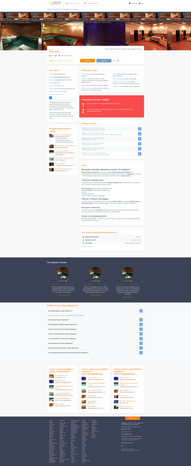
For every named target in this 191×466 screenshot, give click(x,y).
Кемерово (62, 438)
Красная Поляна (63, 443)
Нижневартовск (74, 425)
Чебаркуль (94, 420)
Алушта (51, 423)
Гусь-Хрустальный (53, 458)
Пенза (72, 444)
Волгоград (51, 448)
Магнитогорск (63, 454)
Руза (72, 455)
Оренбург (73, 440)
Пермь (72, 446)
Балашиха (51, 433)
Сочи (83, 431)
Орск (72, 442)
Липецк (61, 450)
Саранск (73, 462)
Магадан (62, 452)
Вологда (51, 450)
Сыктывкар (84, 439)
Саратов (84, 421)
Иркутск (61, 431)
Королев (61, 440)
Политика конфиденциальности (128, 450)
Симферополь (85, 428)
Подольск (73, 448)
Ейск (61, 421)
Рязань (72, 456)
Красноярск (62, 446)
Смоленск (84, 429)
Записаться (104, 60)
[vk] (50, 97)
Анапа (50, 425)
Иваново (62, 428)
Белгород (51, 436)
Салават (73, 458)
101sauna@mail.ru (126, 434)
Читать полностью (63, 295)
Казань (61, 433)
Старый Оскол (85, 433)
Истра (93, 438)
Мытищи (62, 462)
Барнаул (51, 435)
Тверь (83, 443)
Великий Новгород (53, 443)
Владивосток (52, 446)
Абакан (50, 421)
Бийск (50, 438)
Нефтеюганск (74, 424)
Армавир (51, 428)
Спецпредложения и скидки (117, 49)
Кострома (62, 442)
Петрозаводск (74, 447)
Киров (61, 439)
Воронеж (51, 451)
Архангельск (52, 431)
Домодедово (52, 462)
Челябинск (94, 423)
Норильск (73, 435)
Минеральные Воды (64, 459)
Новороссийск (74, 431)
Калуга (61, 436)
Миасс (61, 458)
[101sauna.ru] (54, 3)
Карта (133, 49)
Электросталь (95, 428)
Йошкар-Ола (62, 432)
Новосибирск (74, 432)
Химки (83, 462)
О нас (106, 49)
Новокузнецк (74, 429)
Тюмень (84, 452)
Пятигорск (73, 451)
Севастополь (85, 423)
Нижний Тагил (74, 428)
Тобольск (84, 444)
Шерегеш (94, 427)
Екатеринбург (63, 423)
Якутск (93, 432)
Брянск (50, 442)
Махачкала (62, 456)
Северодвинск (85, 424)
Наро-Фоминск (74, 421)
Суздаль (84, 436)
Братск (50, 440)
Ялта (93, 433)
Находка (73, 423)
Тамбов (83, 442)
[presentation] (142, 281)
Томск (83, 447)
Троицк (83, 448)
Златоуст (62, 427)
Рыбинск (94, 436)
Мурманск (62, 460)
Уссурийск (84, 456)
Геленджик (51, 454)
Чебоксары (94, 421)
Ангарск (51, 427)
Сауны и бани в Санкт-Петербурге (61, 9)
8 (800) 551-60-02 (126, 429)
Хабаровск (84, 459)
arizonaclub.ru (60, 94)
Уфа (83, 458)
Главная (49, 9)
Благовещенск (52, 439)
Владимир (51, 447)
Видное (51, 444)
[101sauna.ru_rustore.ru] (19, 16)
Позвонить (87, 60)
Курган (61, 447)
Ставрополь (84, 432)
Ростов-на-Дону (74, 454)
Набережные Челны (75, 420)
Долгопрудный (52, 460)
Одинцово (73, 438)
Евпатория (62, 420)
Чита (93, 425)
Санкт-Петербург (74, 3)
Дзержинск (51, 459)
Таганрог (84, 440)
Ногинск (73, 433)
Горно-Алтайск (52, 455)
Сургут (83, 438)
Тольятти (84, 446)
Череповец (94, 424)
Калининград (63, 435)
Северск (84, 425)
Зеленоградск (63, 425)
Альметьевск (52, 424)
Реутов (72, 452)
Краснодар (62, 444)
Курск (61, 448)
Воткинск (51, 452)
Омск (72, 439)
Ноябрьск (73, 436)
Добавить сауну (133, 418)
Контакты (139, 49)
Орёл (72, 443)
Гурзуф (50, 456)
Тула (83, 451)
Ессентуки (62, 424)
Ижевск (61, 429)
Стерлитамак (85, 435)
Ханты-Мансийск (86, 460)
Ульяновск (84, 455)
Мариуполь (62, 455)
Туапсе (83, 450)
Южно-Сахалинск (96, 431)
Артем (50, 429)
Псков (72, 450)
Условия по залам (87, 246)
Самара (72, 459)
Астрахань (51, 432)
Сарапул (84, 420)
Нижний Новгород (75, 427)
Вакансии (127, 449)
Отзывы (128, 49)
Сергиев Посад (85, 427)
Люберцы (62, 451)
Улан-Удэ (84, 454)
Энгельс (93, 429)
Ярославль (94, 435)
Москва (51, 420)
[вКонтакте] (122, 446)
